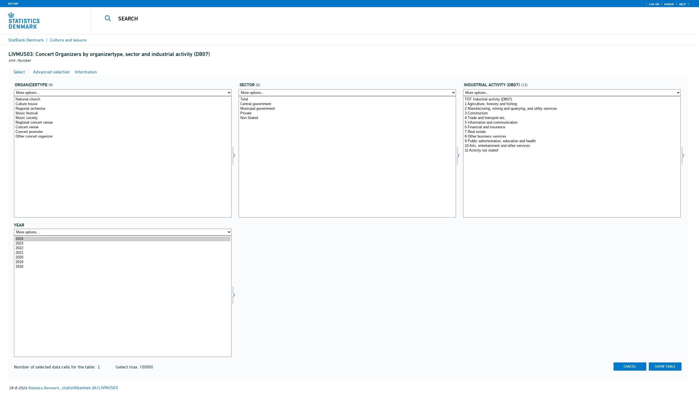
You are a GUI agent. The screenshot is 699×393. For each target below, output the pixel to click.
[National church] (122, 99)
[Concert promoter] (122, 132)
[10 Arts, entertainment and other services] (572, 146)
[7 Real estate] (572, 132)
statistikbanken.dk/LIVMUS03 (90, 387)
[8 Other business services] (572, 136)
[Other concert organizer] (122, 136)
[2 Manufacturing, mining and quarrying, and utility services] (572, 108)
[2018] (122, 266)
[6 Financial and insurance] (572, 127)
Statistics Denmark (43, 387)
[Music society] (122, 118)
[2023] (122, 243)
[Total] (347, 99)
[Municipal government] (347, 108)
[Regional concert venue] (122, 122)
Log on (654, 4)
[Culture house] (122, 104)
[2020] (122, 257)
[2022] (122, 248)
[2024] (122, 239)
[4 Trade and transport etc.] (572, 118)
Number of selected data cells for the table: (55, 366)
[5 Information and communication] (572, 122)
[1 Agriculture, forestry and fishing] (572, 104)
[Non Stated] (347, 118)
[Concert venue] (122, 127)
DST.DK (13, 3)
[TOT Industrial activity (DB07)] (572, 99)
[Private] (347, 113)
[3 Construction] (572, 113)
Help (682, 4)
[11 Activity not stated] (572, 150)
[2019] (122, 262)
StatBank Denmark (26, 39)
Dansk (669, 4)
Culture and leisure (68, 39)
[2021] (122, 253)
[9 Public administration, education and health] (572, 141)
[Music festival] (122, 113)
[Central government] (347, 104)
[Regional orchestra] (122, 108)
